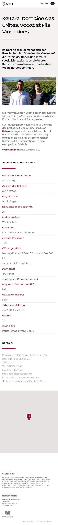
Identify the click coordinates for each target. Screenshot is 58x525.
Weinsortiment (11, 149)
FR (42, 4)
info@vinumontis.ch (9, 503)
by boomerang (45, 521)
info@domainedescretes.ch (17, 374)
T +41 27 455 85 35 (8, 505)
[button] (29, 417)
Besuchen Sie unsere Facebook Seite (26, 381)
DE (46, 4)
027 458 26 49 (14, 366)
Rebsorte (7, 131)
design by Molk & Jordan (30, 521)
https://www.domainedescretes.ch (20, 377)
